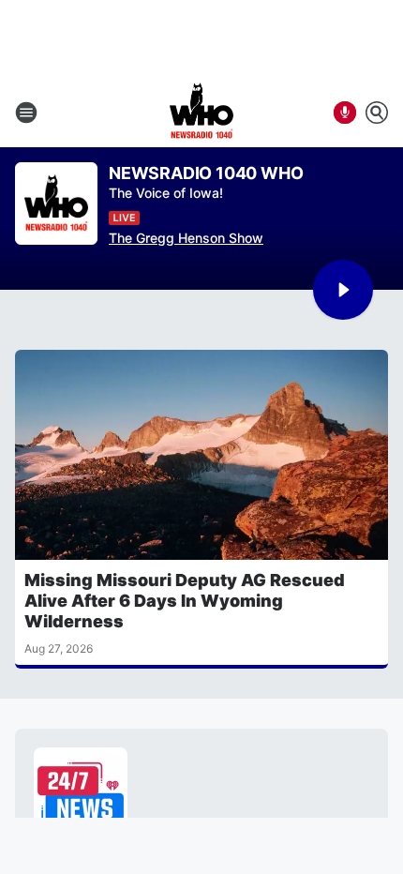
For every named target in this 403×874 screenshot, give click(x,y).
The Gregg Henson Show (186, 238)
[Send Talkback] (345, 112)
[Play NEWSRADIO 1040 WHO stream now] (56, 204)
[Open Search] (377, 112)
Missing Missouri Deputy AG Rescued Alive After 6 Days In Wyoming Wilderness (184, 600)
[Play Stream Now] (343, 290)
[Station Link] (201, 113)
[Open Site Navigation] (26, 112)
